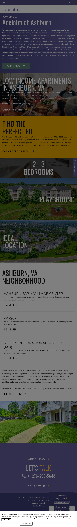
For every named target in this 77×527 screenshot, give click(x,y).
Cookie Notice (6, 519)
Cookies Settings (26, 523)
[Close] (74, 514)
